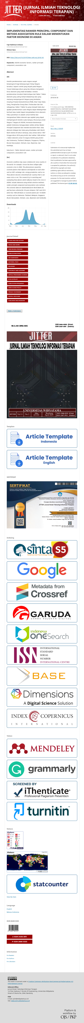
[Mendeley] (42, 757)
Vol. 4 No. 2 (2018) (26, 25)
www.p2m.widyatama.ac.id (20, 1001)
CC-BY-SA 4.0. (73, 183)
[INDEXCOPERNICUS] (42, 727)
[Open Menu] (7, 2)
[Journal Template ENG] (42, 468)
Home (9, 25)
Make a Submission (14, 311)
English (9, 909)
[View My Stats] (42, 893)
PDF (54, 88)
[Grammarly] (42, 778)
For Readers (10, 955)
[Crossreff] (42, 601)
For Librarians (11, 961)
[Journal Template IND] (42, 447)
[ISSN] (42, 664)
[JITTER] (42, 706)
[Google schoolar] (42, 580)
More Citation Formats (59, 119)
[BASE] (42, 685)
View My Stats (11, 897)
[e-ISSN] (19, 938)
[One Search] (42, 643)
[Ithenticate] (42, 799)
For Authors (10, 958)
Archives (15, 25)
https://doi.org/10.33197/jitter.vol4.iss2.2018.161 (27, 58)
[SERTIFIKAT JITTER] (42, 529)
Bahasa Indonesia (13, 912)
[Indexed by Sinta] (42, 558)
